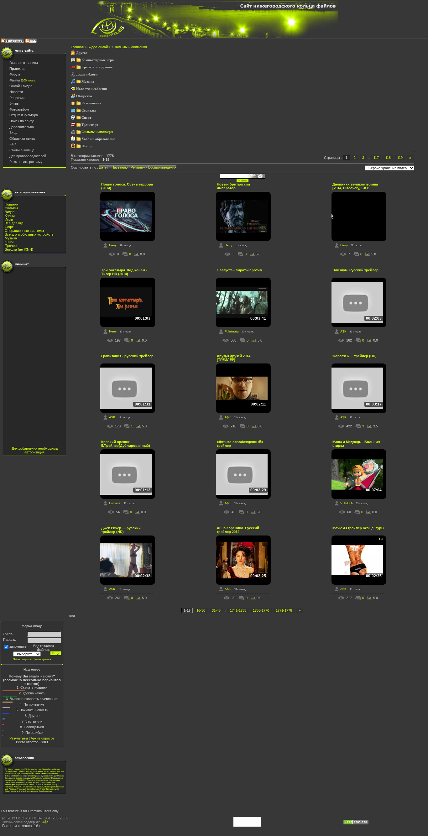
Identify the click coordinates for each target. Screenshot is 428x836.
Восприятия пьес (35, 769)
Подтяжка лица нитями (23, 776)
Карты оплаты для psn (54, 771)
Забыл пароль (22, 659)
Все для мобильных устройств (29, 234)
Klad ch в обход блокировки (31, 771)
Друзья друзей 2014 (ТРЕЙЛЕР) (233, 358)
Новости (16, 92)
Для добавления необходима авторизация (35, 450)
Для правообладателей (27, 156)
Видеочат (9, 776)
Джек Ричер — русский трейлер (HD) (121, 530)
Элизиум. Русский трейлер (355, 270)
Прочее (11, 246)
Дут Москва (59, 776)
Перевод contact (11, 771)
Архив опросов (43, 738)
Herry (113, 245)
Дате (103, 167)
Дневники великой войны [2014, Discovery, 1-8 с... (355, 186)
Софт (9, 227)
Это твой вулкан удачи (28, 791)
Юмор (86, 146)
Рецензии (16, 98)
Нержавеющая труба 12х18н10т (29, 784)
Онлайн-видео (20, 86)
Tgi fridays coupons (12, 769)
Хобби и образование (98, 139)
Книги (9, 242)
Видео (9, 212)
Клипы (10, 215)
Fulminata (232, 331)
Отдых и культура (23, 115)
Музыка (11, 238)
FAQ (12, 144)
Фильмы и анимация (130, 47)
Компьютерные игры (98, 60)
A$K (343, 331)
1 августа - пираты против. (240, 270)
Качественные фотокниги (21, 782)
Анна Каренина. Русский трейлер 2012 (238, 530)
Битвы (14, 103)
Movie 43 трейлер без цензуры (358, 528)
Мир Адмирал (11, 789)
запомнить (17, 646)
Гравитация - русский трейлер (127, 356)
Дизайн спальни (45, 791)
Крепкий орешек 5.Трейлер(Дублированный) (125, 443)
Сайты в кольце (21, 150)
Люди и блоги (86, 74)
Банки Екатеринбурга (36, 789)
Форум (14, 74)
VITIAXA (346, 503)
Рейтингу (138, 167)
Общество (84, 96)
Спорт (86, 117)
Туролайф (21, 789)
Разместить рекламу (26, 162)
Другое (81, 53)
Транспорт (89, 125)
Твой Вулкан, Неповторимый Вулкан (48, 787)
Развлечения (91, 103)
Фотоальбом (19, 109)
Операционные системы (24, 231)
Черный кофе (48, 769)
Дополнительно (21, 127)
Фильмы (11, 208)
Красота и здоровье (96, 67)
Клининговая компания (48, 773)
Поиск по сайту (21, 121)
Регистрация (42, 659)
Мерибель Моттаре (41, 778)
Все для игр (14, 223)
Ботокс (57, 769)
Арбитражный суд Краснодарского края (22, 773)
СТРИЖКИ (21, 780)
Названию (120, 167)
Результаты (18, 738)
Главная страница (23, 63)
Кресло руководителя (43, 776)
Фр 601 (24, 769)
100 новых (29, 80)
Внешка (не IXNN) (19, 249)
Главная (78, 47)
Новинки (11, 204)
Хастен (36, 782)
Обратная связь (22, 138)
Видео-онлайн (99, 47)
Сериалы (88, 110)
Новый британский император (233, 186)
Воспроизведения (162, 167)
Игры (9, 219)
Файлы (14, 80)
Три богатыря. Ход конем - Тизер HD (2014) (124, 272)
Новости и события (91, 89)
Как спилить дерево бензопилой (19, 778)
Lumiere (115, 503)
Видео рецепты (11, 791)
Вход (13, 132)
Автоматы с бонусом (23, 787)
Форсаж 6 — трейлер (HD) (354, 356)
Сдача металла (52, 789)
